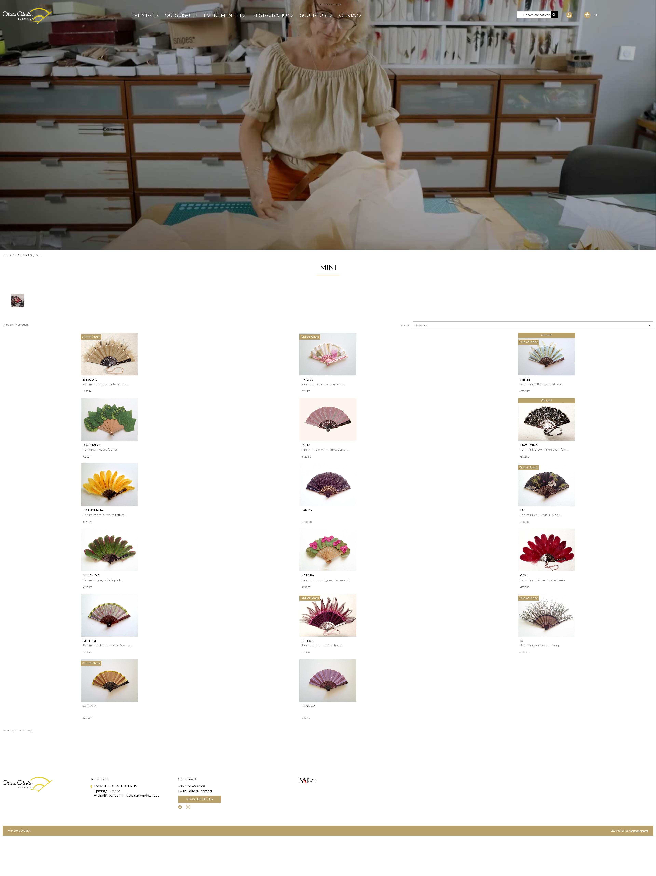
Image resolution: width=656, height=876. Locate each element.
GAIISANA (89, 706)
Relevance (533, 325)
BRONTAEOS (92, 445)
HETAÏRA (308, 575)
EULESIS (307, 640)
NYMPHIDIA (91, 575)
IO (521, 640)
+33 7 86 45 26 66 (191, 786)
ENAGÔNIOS (529, 445)
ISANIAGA (308, 706)
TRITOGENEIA (93, 510)
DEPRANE (90, 640)
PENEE (525, 379)
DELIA (306, 445)
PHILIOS (307, 379)
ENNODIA (90, 379)
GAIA (523, 575)
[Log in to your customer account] (569, 14)
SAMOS (307, 510)
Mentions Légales (19, 830)
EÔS (523, 510)
